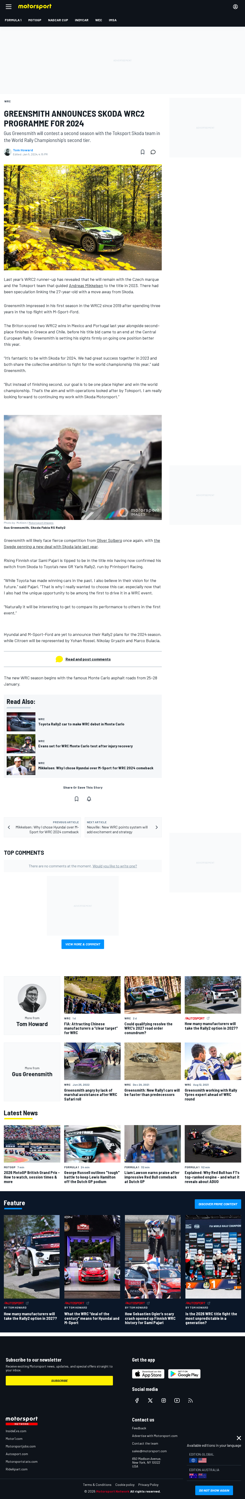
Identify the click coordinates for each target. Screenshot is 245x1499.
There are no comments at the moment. (83, 866)
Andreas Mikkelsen (86, 285)
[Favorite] (142, 152)
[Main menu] (8, 6)
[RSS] (190, 1400)
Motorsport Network (112, 1491)
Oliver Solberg (109, 540)
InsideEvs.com (16, 1431)
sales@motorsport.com (149, 1451)
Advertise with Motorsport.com (155, 1436)
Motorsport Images (41, 522)
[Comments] (154, 152)
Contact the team (145, 1443)
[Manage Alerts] (89, 799)
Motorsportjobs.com (21, 1446)
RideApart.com (17, 1469)
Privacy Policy (148, 1485)
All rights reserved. (145, 1491)
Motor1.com (14, 1438)
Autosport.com (17, 1454)
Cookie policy (124, 1485)
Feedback (139, 1428)
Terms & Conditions (97, 1485)
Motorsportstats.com (22, 1461)
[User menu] (235, 6)
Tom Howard (23, 150)
